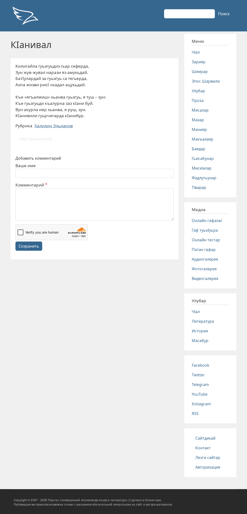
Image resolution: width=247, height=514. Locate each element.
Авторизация (207, 467)
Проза (198, 100)
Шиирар (200, 71)
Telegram (200, 384)
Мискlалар (202, 168)
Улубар (198, 90)
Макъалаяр (202, 139)
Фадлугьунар (204, 177)
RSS (195, 413)
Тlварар (199, 187)
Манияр (199, 129)
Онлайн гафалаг (207, 220)
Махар (198, 119)
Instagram (201, 404)
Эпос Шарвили (206, 81)
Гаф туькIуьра (205, 230)
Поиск (224, 13)
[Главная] (25, 16)
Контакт (203, 447)
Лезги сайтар (207, 457)
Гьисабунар (203, 158)
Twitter (198, 375)
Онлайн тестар (206, 240)
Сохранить (29, 246)
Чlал (196, 52)
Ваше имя (25, 165)
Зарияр (199, 61)
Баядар (198, 148)
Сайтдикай (205, 438)
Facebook (200, 365)
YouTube (199, 394)
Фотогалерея (204, 268)
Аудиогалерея (205, 259)
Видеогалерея (205, 278)
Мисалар (200, 110)
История (200, 331)
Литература (203, 321)
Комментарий (29, 185)
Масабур (200, 340)
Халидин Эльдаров (53, 125)
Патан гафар (204, 249)
